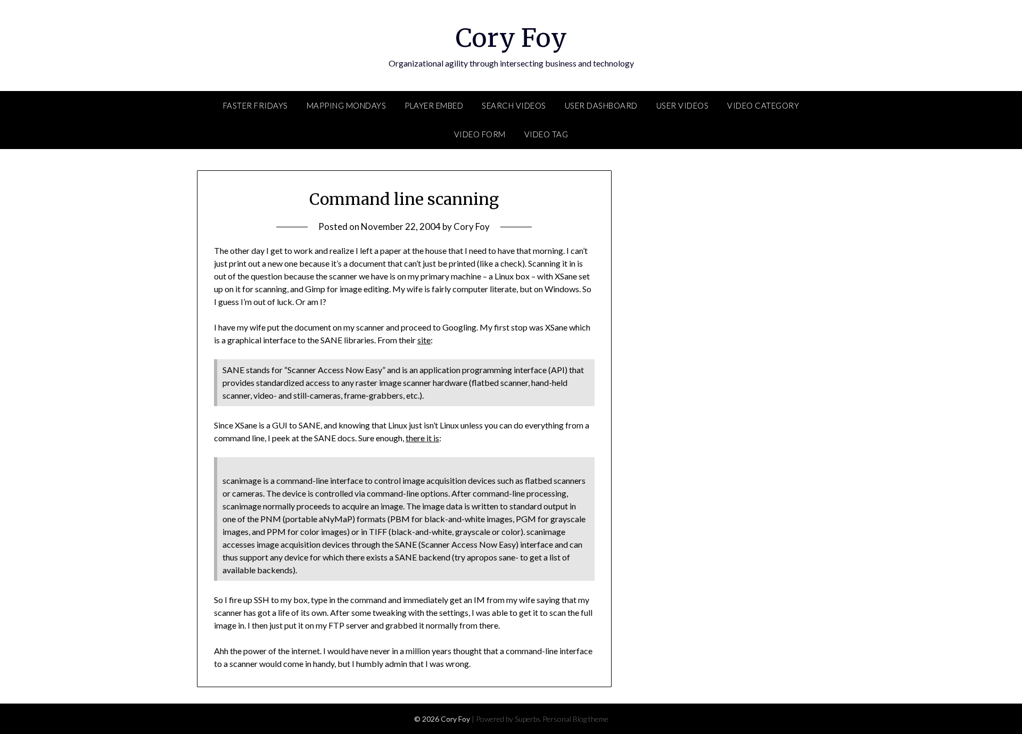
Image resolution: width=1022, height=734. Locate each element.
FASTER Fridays (255, 105)
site (424, 340)
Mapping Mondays (346, 105)
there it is (422, 438)
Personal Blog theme (575, 718)
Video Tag (546, 134)
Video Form (480, 134)
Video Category (763, 105)
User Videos (682, 105)
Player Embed (434, 105)
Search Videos (514, 105)
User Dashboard (601, 105)
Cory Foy (511, 38)
